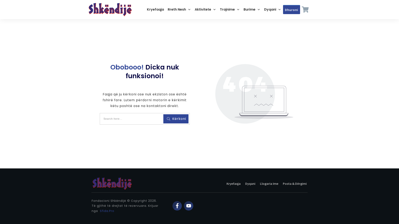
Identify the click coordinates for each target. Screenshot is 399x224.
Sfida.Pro (107, 211)
